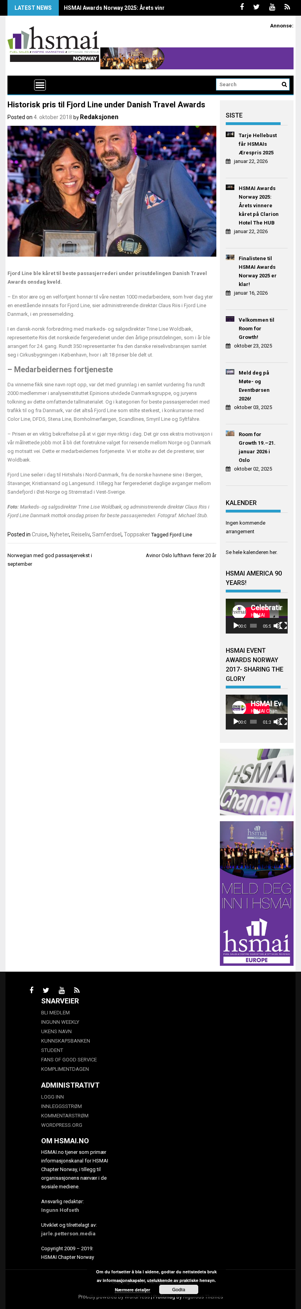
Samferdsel (106, 534)
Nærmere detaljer (132, 1290)
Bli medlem (55, 1013)
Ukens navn (56, 1031)
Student (52, 1050)
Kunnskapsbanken (65, 1041)
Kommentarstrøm (65, 1116)
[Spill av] (236, 626)
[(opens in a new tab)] (230, 136)
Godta (178, 1289)
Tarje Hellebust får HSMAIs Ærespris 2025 (258, 144)
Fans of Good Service (69, 1060)
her (273, 552)
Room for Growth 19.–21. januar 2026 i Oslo (257, 447)
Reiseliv (80, 534)
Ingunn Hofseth (60, 1210)
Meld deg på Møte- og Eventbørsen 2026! (254, 386)
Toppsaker (137, 534)
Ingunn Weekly (60, 1022)
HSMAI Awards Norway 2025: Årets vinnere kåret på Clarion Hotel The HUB (160, 8)
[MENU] (40, 85)
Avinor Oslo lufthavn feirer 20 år (181, 555)
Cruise (39, 534)
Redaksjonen (99, 117)
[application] (257, 616)
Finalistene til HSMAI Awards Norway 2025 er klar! (258, 271)
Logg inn (52, 1097)
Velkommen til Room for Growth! (256, 328)
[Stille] (277, 626)
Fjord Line (181, 535)
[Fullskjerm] (283, 626)
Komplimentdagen (65, 1069)
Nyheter (59, 534)
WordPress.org (61, 1125)
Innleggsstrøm (61, 1106)
